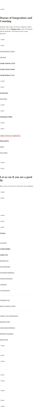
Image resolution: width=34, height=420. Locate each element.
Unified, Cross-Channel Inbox (9, 316)
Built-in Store (4, 339)
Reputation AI (4, 261)
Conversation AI (5, 290)
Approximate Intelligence (7, 328)
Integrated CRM (5, 322)
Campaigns (3, 284)
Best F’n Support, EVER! (7, 306)
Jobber (2, 147)
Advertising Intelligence (7, 272)
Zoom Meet (3, 99)
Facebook (3, 57)
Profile (7, 75)
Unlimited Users (5, 300)
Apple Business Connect (7, 51)
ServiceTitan (3, 153)
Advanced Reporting (6, 278)
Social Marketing (5, 266)
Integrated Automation (6, 333)
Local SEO (3, 243)
